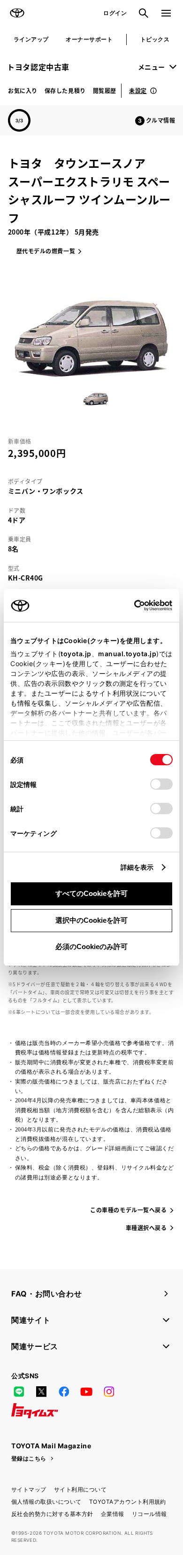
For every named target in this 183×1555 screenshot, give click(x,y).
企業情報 (112, 1513)
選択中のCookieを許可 (91, 920)
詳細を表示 (137, 867)
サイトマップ (28, 1489)
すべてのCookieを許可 (91, 893)
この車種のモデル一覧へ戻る (128, 1210)
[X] (41, 1391)
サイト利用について (80, 1489)
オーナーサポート (89, 39)
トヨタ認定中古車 (38, 67)
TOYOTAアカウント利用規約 (127, 1501)
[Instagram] (108, 1391)
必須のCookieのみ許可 (91, 946)
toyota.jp (76, 654)
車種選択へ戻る (146, 1228)
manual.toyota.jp (127, 654)
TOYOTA (17, 13)
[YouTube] (86, 1391)
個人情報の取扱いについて (46, 1501)
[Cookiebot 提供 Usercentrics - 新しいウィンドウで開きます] (131, 605)
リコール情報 (149, 1513)
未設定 (138, 90)
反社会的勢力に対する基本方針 (52, 1513)
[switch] (161, 784)
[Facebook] (63, 1391)
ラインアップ (31, 39)
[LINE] (18, 1391)
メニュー (151, 67)
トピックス (154, 39)
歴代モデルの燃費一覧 (46, 251)
